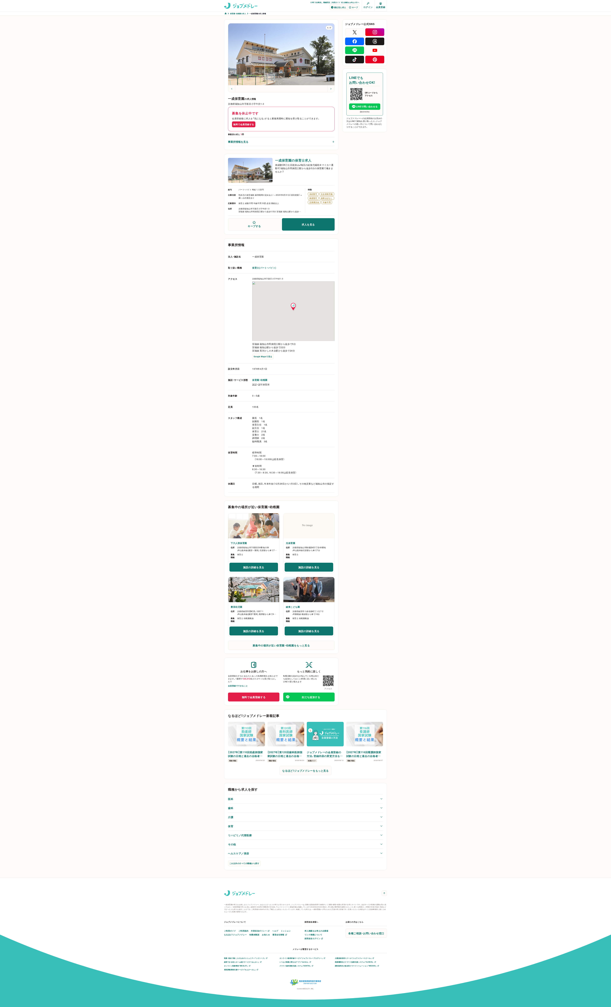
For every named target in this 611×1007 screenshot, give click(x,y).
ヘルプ (275, 930)
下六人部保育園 (239, 543)
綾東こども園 (293, 606)
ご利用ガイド (335, 2)
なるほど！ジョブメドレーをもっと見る (305, 770)
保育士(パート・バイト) (264, 267)
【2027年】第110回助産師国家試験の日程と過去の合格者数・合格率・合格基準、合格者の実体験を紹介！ (246, 754)
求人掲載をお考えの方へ (350, 2)
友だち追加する (311, 697)
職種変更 (326, 2)
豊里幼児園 (236, 606)
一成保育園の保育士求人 (293, 160)
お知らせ (266, 934)
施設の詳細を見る (259, 568)
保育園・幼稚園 (259, 379)
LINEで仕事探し (316, 2)
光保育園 (290, 543)
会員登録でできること (238, 685)
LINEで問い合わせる (367, 106)
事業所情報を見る (238, 142)
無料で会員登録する (243, 124)
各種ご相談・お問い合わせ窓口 (366, 933)
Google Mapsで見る (263, 356)
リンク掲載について (313, 934)
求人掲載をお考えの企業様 (316, 930)
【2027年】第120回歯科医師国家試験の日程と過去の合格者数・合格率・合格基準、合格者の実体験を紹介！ (285, 754)
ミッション (286, 930)
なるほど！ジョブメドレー (235, 934)
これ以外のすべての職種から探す (244, 863)
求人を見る (308, 224)
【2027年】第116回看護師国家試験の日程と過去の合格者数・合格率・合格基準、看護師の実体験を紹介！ (364, 754)
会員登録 (380, 7)
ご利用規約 (243, 930)
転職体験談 (254, 934)
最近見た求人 (340, 7)
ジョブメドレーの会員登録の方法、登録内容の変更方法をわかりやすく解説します (325, 754)
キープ (355, 7)
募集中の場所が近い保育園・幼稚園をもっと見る (281, 645)
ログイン (368, 7)
